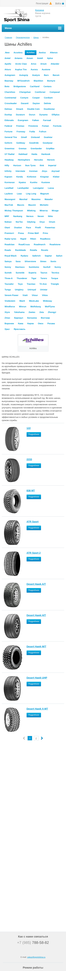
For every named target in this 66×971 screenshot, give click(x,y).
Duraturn (20, 114)
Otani (7, 227)
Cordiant (48, 97)
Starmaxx (20, 267)
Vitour (35, 295)
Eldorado (9, 120)
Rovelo (44, 250)
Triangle (55, 284)
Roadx (8, 250)
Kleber (56, 177)
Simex (43, 261)
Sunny (57, 267)
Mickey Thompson (14, 210)
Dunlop (8, 114)
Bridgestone (20, 86)
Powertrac (50, 227)
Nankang (17, 216)
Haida (34, 154)
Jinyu (44, 171)
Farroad (47, 120)
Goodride (34, 143)
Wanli (22, 301)
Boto (7, 86)
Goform (8, 143)
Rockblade (20, 250)
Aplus (50, 58)
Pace (28, 227)
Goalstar (48, 137)
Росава (51, 323)
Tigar (33, 278)
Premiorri (9, 233)
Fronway (21, 131)
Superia (32, 272)
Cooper (36, 97)
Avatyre (36, 75)
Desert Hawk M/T (36, 646)
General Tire (11, 137)
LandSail (9, 188)
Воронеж (9, 323)
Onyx (42, 222)
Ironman (33, 171)
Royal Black (11, 256)
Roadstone (54, 244)
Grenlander (36, 148)
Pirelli (38, 227)
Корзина (39, 10)
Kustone (45, 182)
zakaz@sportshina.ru (36, 957)
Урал (7, 329)
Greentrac (10, 148)
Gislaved (35, 137)
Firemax (20, 126)
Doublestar (49, 109)
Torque (54, 278)
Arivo (33, 64)
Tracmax (31, 284)
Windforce (10, 306)
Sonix (53, 261)
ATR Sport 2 (34, 552)
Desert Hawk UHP (37, 677)
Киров (30, 323)
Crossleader (11, 103)
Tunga (8, 289)
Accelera (18, 52)
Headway (9, 160)
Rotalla (33, 250)
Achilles (31, 52)
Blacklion (38, 81)
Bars (46, 75)
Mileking (31, 210)
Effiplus (55, 114)
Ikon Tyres (30, 165)
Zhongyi (52, 312)
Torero (43, 278)
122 (29, 428)
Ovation (18, 227)
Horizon (17, 165)
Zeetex (32, 312)
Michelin (44, 205)
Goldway (20, 143)
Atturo (8, 69)
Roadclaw (9, 244)
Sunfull (46, 267)
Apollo (8, 64)
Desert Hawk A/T (36, 584)
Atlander (55, 64)
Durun (32, 114)
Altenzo (53, 52)
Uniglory (19, 289)
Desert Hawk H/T (36, 615)
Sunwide (20, 272)
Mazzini (32, 205)
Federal (8, 126)
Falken (35, 120)
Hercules (38, 160)
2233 (29, 459)
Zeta (41, 312)
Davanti (25, 103)
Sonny (8, 267)
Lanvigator (38, 188)
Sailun (59, 256)
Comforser (40, 92)
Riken (33, 239)
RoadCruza (24, 244)
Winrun (22, 306)
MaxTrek (9, 205)
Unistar (43, 289)
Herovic (51, 160)
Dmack (19, 109)
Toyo (20, 284)
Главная (8, 38)
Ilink (42, 165)
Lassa (51, 188)
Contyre (24, 97)
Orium (52, 222)
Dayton (36, 103)
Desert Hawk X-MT (37, 708)
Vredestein (10, 301)
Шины (36, 38)
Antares (19, 58)
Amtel (7, 58)
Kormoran (10, 182)
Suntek (8, 272)
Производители (23, 38)
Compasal (55, 92)
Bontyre (51, 81)
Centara (47, 86)
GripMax (50, 148)
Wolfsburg (35, 306)
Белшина (32, 318)
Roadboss (45, 239)
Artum (43, 64)
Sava (18, 261)
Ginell (24, 137)
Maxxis (20, 205)
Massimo (36, 199)
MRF (7, 216)
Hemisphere (24, 160)
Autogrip (23, 75)
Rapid (23, 239)
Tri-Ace (43, 284)
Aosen (30, 58)
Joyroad (55, 171)
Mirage (55, 210)
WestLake (34, 301)
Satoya (8, 261)
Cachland (34, 86)
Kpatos (22, 182)
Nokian (8, 222)
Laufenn (9, 193)
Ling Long (31, 193)
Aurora (34, 69)
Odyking (31, 222)
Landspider (23, 188)
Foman (45, 126)
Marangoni (10, 199)
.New (7, 52)
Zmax (7, 318)
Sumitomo (34, 267)
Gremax (23, 148)
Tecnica (55, 272)
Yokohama (19, 312)
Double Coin (33, 109)
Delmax (8, 109)
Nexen (40, 216)
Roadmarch (39, 244)
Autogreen (10, 75)
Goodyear (48, 143)
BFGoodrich (23, 81)
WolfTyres (50, 306)
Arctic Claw (21, 64)
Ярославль (19, 329)
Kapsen (8, 177)
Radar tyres (10, 239)
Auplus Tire (21, 69)
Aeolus (42, 52)
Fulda (32, 131)
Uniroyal (31, 289)
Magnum (44, 193)
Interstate (20, 171)
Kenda (19, 177)
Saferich (36, 256)
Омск (40, 323)
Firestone (33, 126)
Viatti (25, 295)
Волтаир (45, 318)
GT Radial (9, 154)
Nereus (29, 216)
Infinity (8, 171)
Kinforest (31, 177)
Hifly (7, 165)
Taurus (43, 272)
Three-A (8, 278)
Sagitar (48, 256)
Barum (56, 75)
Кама (20, 323)
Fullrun (42, 131)
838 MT (31, 490)
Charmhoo (10, 92)
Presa (21, 233)
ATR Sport (33, 521)
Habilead (22, 154)
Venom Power (11, 295)
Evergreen (23, 120)
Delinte (47, 103)
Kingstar (44, 177)
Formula (57, 126)
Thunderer (22, 278)
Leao (19, 193)
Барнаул (18, 318)
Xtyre (7, 312)
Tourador (9, 284)
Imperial (52, 165)
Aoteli (40, 58)
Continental (10, 97)
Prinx (45, 233)
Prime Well (33, 233)
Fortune (8, 131)
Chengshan (25, 92)
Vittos (45, 295)
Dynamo (43, 114)
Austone (46, 69)
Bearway (9, 81)
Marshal (23, 199)
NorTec (19, 222)
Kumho (33, 182)
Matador (49, 199)
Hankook (45, 154)
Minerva (44, 210)
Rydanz (24, 256)
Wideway (47, 301)
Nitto (50, 216)
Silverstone (30, 261)
